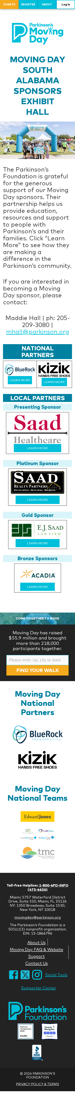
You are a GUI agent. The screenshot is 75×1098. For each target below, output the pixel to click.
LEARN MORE (19, 380)
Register (28, 4)
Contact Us (36, 963)
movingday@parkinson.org (37, 917)
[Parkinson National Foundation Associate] (26, 1031)
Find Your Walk (37, 670)
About (47, 4)
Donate (9, 4)
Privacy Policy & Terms (37, 1084)
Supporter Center (38, 987)
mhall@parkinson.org (37, 331)
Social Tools (56, 974)
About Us (36, 942)
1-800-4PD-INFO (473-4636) (48, 887)
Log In (66, 4)
